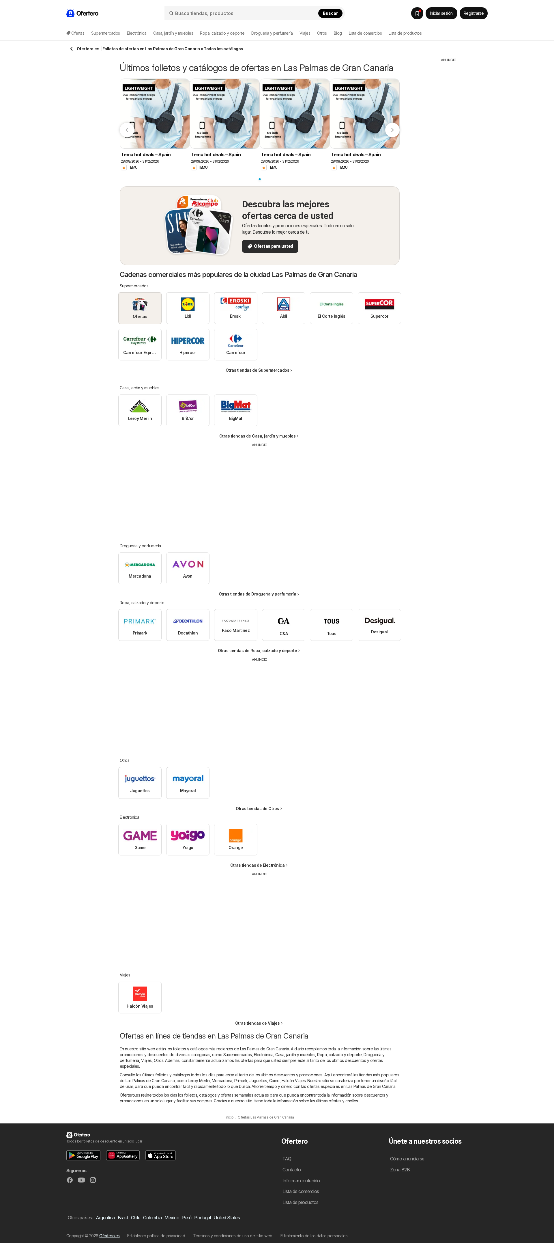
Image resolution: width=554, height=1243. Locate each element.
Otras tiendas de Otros (257, 808)
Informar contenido (301, 1181)
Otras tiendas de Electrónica (257, 865)
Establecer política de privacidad (156, 1235)
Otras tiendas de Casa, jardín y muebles (257, 435)
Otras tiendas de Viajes (257, 1023)
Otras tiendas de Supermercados (257, 370)
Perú (186, 1217)
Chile (135, 1217)
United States (227, 1217)
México (171, 1217)
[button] (83, 1155)
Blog (338, 33)
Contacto (291, 1170)
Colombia (152, 1217)
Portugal (202, 1217)
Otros (158, 1060)
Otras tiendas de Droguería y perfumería (257, 593)
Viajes (146, 1060)
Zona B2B (400, 1170)
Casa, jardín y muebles (295, 1054)
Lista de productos (405, 33)
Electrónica (263, 1054)
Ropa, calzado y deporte (339, 1054)
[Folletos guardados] (417, 13)
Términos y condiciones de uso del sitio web (232, 1235)
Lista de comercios (365, 33)
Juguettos (258, 1080)
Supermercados (237, 1054)
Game (274, 1080)
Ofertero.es (109, 1235)
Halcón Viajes (294, 1080)
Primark (240, 1080)
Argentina (105, 1217)
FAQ (286, 1159)
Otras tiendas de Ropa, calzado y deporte (257, 650)
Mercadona (222, 1080)
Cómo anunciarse (407, 1159)
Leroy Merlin (199, 1080)
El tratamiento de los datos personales (314, 1235)
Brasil (123, 1217)
